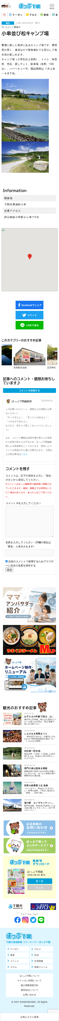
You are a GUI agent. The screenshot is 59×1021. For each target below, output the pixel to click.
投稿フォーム (41, 967)
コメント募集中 (13, 27)
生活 (36, 955)
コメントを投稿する (29, 390)
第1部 (40, 881)
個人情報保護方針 (29, 985)
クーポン (17, 15)
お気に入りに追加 (29, 1016)
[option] (29, 356)
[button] (29, 257)
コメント (12, 503)
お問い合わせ (29, 994)
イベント (14, 961)
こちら (24, 454)
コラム (13, 967)
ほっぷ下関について (29, 975)
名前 (8, 542)
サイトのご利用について (29, 980)
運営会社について (29, 989)
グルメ (33, 15)
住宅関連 (38, 961)
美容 (46, 15)
